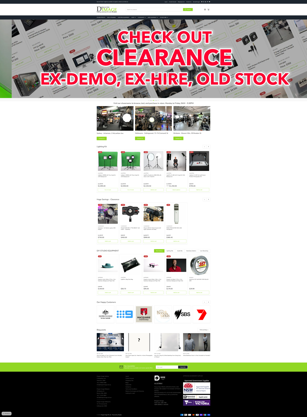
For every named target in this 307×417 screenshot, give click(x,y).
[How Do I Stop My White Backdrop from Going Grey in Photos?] (167, 342)
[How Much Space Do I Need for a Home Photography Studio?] (139, 342)
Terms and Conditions (131, 389)
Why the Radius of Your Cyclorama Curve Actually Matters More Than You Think (109, 356)
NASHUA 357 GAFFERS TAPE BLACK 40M (199, 280)
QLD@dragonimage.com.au (104, 397)
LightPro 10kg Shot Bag (127, 279)
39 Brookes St (100, 391)
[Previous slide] (149, 100)
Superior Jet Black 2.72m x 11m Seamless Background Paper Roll (174, 280)
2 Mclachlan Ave (101, 378)
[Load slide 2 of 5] (152, 100)
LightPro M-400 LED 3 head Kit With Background (175, 175)
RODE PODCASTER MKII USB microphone (174, 228)
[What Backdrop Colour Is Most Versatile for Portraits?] (196, 342)
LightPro (100, 173)
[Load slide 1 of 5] (150, 100)
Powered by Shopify (117, 415)
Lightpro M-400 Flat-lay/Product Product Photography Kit (197, 175)
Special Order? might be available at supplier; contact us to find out (112, 1)
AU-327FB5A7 (158, 383)
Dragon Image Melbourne (103, 402)
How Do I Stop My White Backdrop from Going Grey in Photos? (167, 356)
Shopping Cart (181, 2)
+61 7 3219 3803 (101, 395)
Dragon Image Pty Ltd (106, 415)
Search (189, 9)
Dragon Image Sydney (103, 376)
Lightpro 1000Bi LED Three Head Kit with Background (130, 175)
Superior (100, 277)
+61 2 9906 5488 (101, 382)
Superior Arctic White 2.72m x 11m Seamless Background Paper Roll (107, 280)
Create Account (172, 2)
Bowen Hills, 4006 (102, 393)
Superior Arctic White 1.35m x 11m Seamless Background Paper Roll (152, 280)
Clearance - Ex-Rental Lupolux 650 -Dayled (107, 228)
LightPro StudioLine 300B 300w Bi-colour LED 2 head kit (152, 175)
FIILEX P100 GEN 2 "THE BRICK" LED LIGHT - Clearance (130, 228)
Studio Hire (163, 17)
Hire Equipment (152, 17)
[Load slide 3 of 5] (153, 100)
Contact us (128, 387)
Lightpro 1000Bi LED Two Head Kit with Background (107, 175)
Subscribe (182, 367)
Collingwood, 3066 (102, 406)
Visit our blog (203, 330)
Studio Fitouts (101, 17)
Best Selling (159, 251)
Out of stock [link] (108, 190)
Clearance (141, 17)
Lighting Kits (169, 251)
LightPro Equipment (123, 17)
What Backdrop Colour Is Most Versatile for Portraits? (196, 355)
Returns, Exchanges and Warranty (135, 391)
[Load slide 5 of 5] (156, 100)
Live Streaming (204, 251)
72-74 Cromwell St (102, 404)
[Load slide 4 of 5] (155, 100)
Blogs (127, 382)
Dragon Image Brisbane (103, 389)
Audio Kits (179, 251)
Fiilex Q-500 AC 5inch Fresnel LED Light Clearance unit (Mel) (152, 228)
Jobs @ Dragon (196, 2)
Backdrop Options (191, 251)
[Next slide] (158, 100)
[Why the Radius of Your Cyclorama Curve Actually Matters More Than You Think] (110, 342)
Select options (176, 190)
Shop (132, 17)
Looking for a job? (130, 393)
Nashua (191, 277)
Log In (166, 2)
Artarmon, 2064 (101, 380)
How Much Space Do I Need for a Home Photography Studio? (139, 356)
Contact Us (188, 2)
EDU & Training (111, 17)
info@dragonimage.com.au (104, 385)
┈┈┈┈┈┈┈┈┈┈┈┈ (101, 387)
